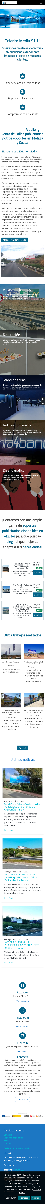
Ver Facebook (22, 1001)
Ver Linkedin (22, 1051)
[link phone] (43, 399)
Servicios (8, 1134)
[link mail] (43, 403)
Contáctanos (22, 1099)
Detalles (37, 572)
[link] (9, 2)
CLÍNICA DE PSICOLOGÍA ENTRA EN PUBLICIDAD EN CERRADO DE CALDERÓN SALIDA (22, 806)
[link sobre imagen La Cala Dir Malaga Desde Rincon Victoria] (6, 589)
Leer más (8, 830)
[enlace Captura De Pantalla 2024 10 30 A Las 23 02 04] (22, 487)
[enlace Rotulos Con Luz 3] (22, 442)
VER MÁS (22, 748)
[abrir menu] (41, 3)
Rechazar (24, 1198)
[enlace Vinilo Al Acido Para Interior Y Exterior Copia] (22, 352)
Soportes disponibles (13, 1137)
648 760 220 (18, 1169)
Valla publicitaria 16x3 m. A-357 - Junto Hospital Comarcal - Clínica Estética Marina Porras (21, 877)
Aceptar (35, 1198)
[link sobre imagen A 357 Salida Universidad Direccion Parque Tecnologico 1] (6, 568)
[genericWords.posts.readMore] (22, 782)
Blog (6, 1140)
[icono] (22, 985)
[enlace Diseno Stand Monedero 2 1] (22, 397)
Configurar (11, 1198)
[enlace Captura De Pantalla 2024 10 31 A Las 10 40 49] (22, 307)
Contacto (8, 1143)
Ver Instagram (22, 1026)
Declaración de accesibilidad (16, 1148)
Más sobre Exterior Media (14, 240)
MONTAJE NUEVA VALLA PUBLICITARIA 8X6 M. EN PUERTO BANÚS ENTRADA (21, 945)
